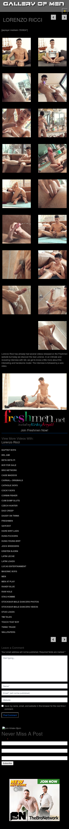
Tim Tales (7, 616)
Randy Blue (8, 586)
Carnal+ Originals (12, 480)
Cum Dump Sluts (11, 500)
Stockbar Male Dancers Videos (20, 606)
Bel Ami (6, 454)
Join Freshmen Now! (34, 430)
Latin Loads (8, 561)
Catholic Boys (10, 485)
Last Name (6, 754)
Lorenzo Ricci (11, 442)
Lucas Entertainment (14, 566)
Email (5, 739)
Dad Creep (8, 510)
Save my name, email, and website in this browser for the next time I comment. (35, 707)
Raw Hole (7, 591)
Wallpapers (8, 632)
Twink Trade (9, 626)
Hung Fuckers (10, 535)
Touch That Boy (10, 621)
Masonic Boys (9, 571)
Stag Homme (8, 596)
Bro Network (9, 470)
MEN (4, 576)
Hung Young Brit (11, 540)
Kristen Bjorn (10, 551)
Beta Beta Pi (8, 460)
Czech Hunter (10, 505)
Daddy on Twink (10, 515)
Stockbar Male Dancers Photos (20, 601)
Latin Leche (8, 556)
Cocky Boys (8, 490)
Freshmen (7, 520)
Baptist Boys (9, 449)
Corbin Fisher (9, 495)
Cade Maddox (9, 475)
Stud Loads (8, 611)
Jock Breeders (10, 546)
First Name (6, 747)
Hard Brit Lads (10, 530)
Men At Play (8, 581)
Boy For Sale (9, 465)
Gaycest (6, 525)
